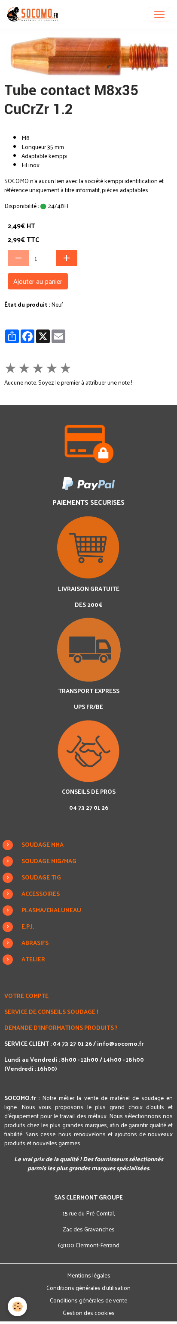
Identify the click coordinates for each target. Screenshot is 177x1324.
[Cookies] (17, 1306)
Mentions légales (88, 1275)
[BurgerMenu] (159, 14)
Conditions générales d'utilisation (88, 1287)
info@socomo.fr (120, 1043)
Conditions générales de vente (88, 1300)
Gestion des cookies (89, 1312)
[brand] (34, 14)
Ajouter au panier (37, 281)
